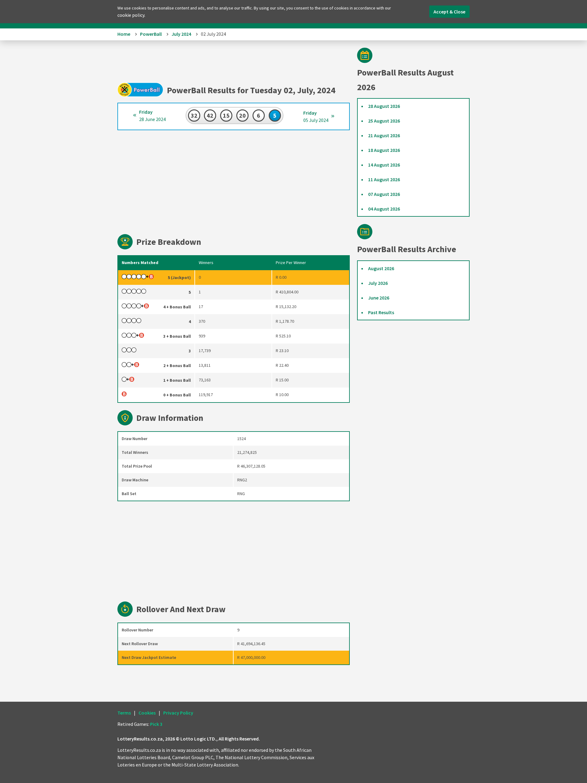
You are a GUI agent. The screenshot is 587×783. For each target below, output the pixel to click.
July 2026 (378, 283)
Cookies (147, 713)
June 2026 (378, 298)
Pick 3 (156, 724)
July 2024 (181, 34)
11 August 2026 (384, 179)
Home (123, 34)
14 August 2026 (384, 165)
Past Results (381, 312)
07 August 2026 (384, 194)
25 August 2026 (384, 121)
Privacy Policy (178, 713)
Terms (124, 713)
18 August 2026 (384, 150)
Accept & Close (449, 12)
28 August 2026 (384, 106)
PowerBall (151, 34)
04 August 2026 (384, 209)
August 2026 (381, 268)
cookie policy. (131, 15)
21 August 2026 (384, 135)
